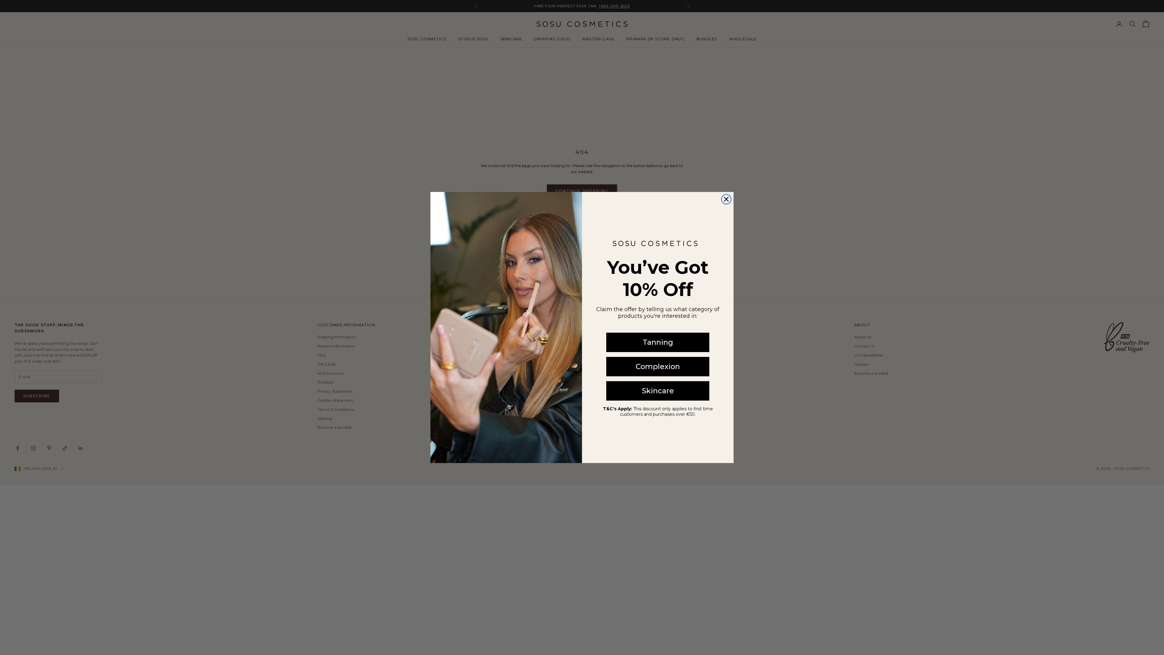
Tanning (658, 342)
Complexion (658, 366)
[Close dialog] (726, 199)
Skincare (658, 390)
